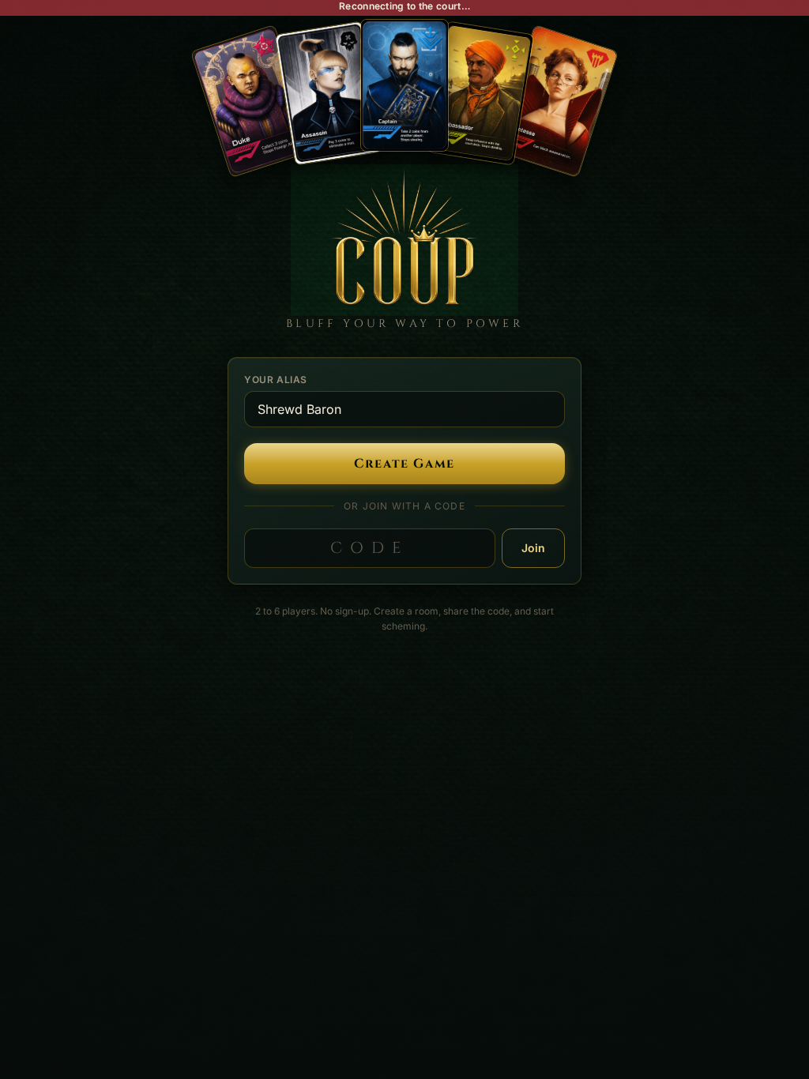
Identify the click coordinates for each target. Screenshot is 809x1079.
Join (533, 548)
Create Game (404, 463)
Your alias (275, 379)
